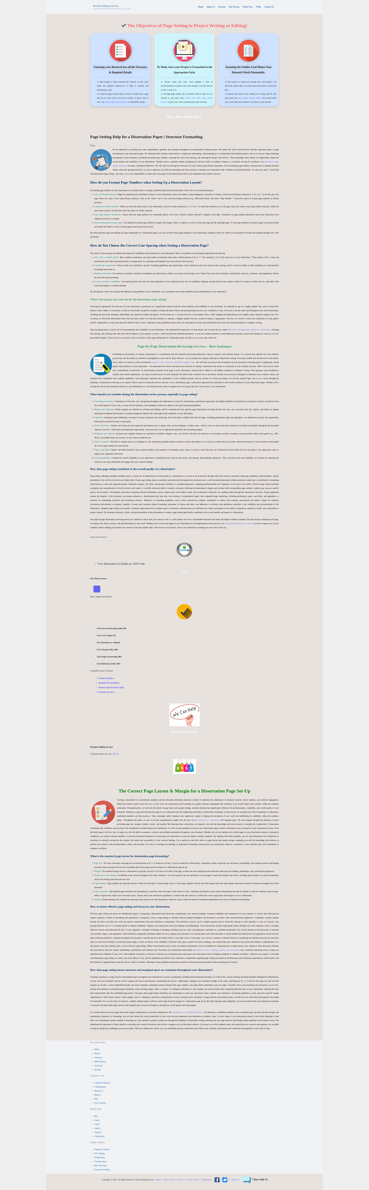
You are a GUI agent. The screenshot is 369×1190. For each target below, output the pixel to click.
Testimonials (206, 1180)
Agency (97, 1128)
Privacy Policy (192, 1180)
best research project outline (249, 98)
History (97, 1053)
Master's (97, 1095)
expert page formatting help (116, 102)
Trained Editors (106, 678)
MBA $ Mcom (100, 1062)
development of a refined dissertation (187, 1012)
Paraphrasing (99, 1157)
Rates (166, 1180)
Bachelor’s (98, 1091)
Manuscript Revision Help (111, 687)
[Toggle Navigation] (96, 589)
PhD (96, 1099)
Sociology (98, 1066)
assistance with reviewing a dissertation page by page (173, 362)
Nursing (97, 1070)
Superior (97, 1132)
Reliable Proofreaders (109, 683)
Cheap (96, 1120)
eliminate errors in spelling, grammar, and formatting (217, 950)
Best (96, 1116)
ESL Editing (99, 1153)
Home (158, 1180)
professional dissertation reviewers (239, 523)
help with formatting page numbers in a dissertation (249, 330)
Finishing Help (100, 1161)
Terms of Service (176, 1180)
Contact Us (235, 1180)
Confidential (99, 1136)
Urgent (97, 1124)
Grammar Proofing (102, 1170)
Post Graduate (100, 1103)
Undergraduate (100, 1087)
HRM (96, 1049)
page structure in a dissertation (207, 820)
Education (98, 1057)
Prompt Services (106, 692)
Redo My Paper (100, 1165)
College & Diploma (102, 1083)
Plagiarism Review (102, 1149)
